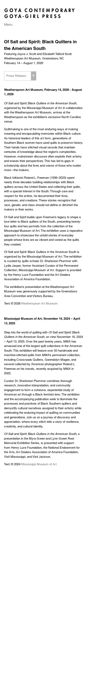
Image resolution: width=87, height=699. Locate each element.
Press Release (16, 75)
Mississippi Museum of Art (39, 464)
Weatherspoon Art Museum (39, 303)
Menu (8, 24)
